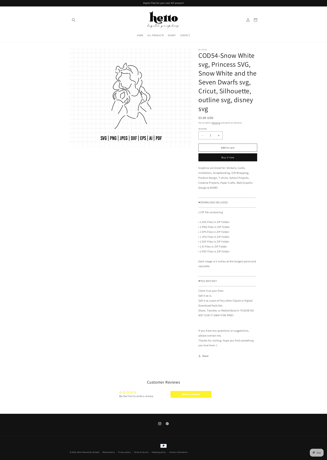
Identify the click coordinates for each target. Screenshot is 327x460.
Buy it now (227, 157)
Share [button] (205, 355)
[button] (73, 20)
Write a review (191, 394)
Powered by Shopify (90, 452)
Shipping (216, 122)
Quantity (202, 128)
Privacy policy (124, 452)
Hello (79, 452)
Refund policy (109, 452)
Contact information (178, 452)
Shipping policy (159, 452)
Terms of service (141, 452)
